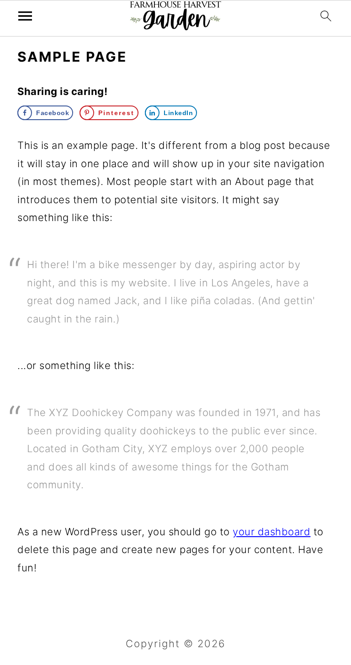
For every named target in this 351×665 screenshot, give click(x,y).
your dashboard (271, 532)
